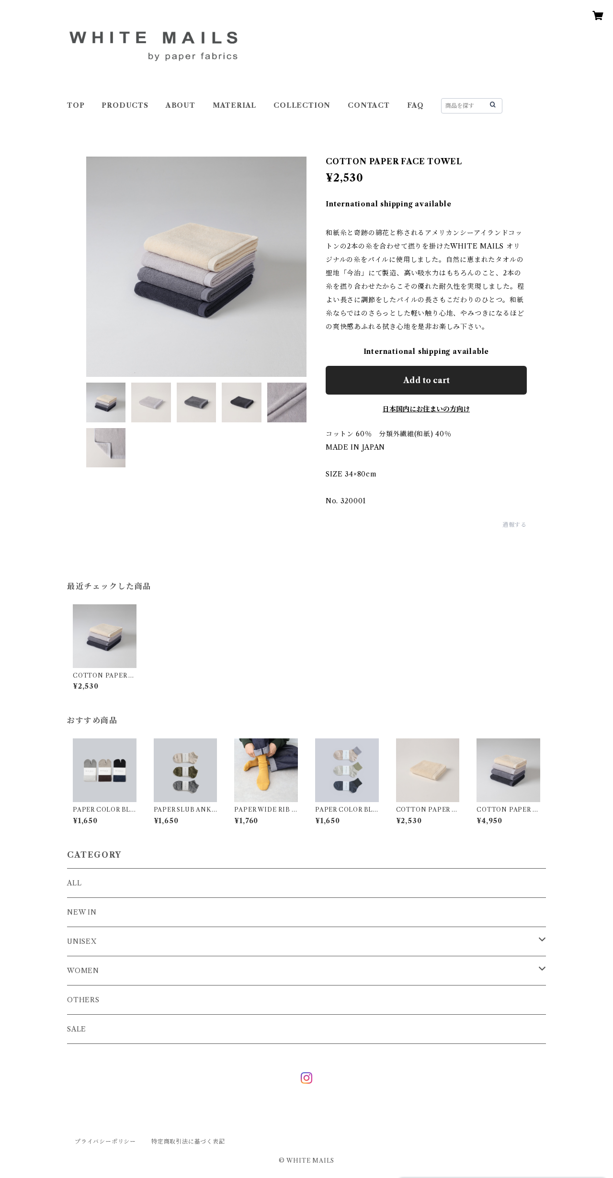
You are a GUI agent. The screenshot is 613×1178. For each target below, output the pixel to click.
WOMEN (83, 970)
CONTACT (369, 105)
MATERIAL (234, 105)
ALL (74, 883)
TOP (75, 105)
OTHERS (83, 1000)
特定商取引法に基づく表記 (188, 1141)
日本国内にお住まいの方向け (426, 409)
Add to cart (426, 380)
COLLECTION (301, 105)
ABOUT (180, 105)
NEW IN (82, 912)
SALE (76, 1029)
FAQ (415, 105)
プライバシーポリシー (105, 1141)
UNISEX (82, 941)
